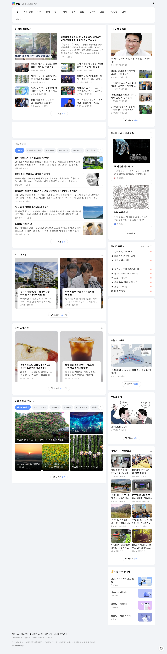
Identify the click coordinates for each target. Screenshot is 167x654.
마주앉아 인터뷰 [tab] (34, 150)
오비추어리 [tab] (91, 150)
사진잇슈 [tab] (96, 407)
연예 (24, 3)
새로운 (60, 113)
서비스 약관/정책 (60, 634)
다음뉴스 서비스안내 (20, 634)
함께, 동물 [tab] (50, 150)
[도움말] (102, 254)
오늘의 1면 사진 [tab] (40, 407)
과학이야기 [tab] (77, 150)
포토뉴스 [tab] (55, 407)
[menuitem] (17, 11)
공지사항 (48, 634)
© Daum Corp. (18, 646)
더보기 (130, 233)
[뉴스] (18, 3)
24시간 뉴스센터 (36, 634)
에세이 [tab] (19, 150)
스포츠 (30, 3)
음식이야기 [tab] (63, 150)
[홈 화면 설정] (161, 648)
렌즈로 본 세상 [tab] (23, 407)
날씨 (36, 3)
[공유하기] (152, 3)
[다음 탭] (100, 150)
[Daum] (14, 3)
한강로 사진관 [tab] (81, 407)
